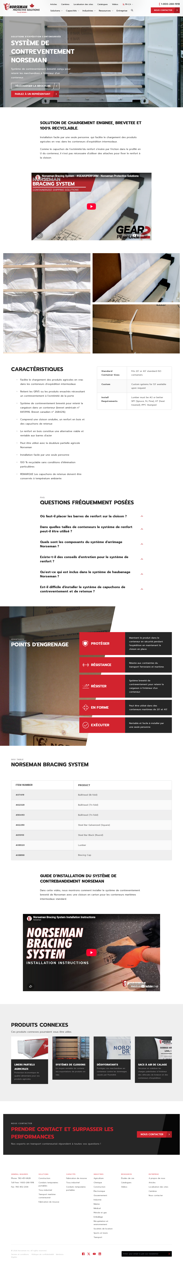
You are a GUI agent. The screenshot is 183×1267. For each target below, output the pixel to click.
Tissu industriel (45, 1190)
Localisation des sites (83, 4)
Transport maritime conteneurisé (47, 1196)
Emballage (98, 1217)
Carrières (65, 4)
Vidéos (115, 4)
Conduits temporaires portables (48, 1184)
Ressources (105, 10)
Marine (97, 1204)
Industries (88, 10)
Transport (98, 1237)
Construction (44, 1178)
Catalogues (102, 4)
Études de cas (127, 1178)
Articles (53, 4)
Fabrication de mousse (49, 1201)
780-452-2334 (21, 1186)
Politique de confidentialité (42, 1254)
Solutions (55, 10)
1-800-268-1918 (170, 4)
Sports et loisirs (101, 1233)
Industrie (97, 1199)
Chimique (98, 1182)
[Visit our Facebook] (83, 1254)
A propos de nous (157, 1178)
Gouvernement (100, 1195)
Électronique (99, 1191)
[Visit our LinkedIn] (99, 1254)
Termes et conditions (20, 1254)
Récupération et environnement (101, 1223)
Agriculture (99, 1178)
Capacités (71, 10)
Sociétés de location (103, 1228)
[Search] (132, 10)
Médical (97, 1208)
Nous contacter (156, 1195)
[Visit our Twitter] (88, 1254)
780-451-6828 (24, 1178)
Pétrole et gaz (100, 1212)
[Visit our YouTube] (94, 1254)
